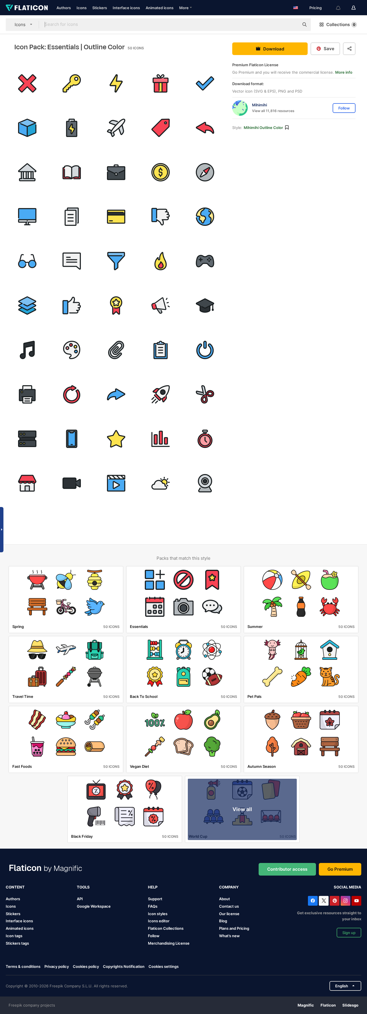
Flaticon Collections (166, 928)
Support (155, 898)
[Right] (116, 394)
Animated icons (159, 7)
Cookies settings (164, 966)
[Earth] (205, 216)
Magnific (306, 1005)
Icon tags (14, 935)
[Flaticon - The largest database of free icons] (27, 8)
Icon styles (157, 913)
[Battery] (71, 128)
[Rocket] (160, 394)
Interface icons (126, 7)
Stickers (99, 7)
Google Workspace (94, 906)
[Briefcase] (116, 172)
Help (152, 887)
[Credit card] (116, 216)
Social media (347, 887)
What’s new (229, 935)
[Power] (205, 350)
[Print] (27, 394)
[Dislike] (160, 216)
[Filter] (116, 261)
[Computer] (27, 216)
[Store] (27, 483)
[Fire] (160, 261)
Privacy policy (56, 966)
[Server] (27, 439)
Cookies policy (86, 966)
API (80, 898)
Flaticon (328, 1005)
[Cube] (27, 128)
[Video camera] (71, 483)
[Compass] (205, 172)
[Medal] (116, 305)
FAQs (152, 906)
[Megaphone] (160, 305)
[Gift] (160, 83)
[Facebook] (313, 901)
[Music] (27, 350)
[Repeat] (71, 394)
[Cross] (27, 83)
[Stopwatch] (205, 439)
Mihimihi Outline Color (263, 127)
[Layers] (27, 305)
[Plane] (116, 128)
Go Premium (340, 869)
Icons (82, 7)
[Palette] (71, 350)
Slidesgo (350, 1005)
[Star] (116, 439)
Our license (229, 913)
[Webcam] (205, 483)
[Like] (71, 305)
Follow (153, 935)
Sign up (349, 932)
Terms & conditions (23, 966)
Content (15, 887)
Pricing (315, 7)
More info (343, 72)
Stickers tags (17, 943)
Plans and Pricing (234, 928)
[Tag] (160, 128)
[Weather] (160, 483)
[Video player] (116, 483)
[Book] (71, 172)
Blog (223, 921)
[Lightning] (116, 83)
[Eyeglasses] (27, 261)
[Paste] (160, 350)
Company (229, 887)
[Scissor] (205, 394)
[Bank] (27, 172)
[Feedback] (71, 261)
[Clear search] (292, 24)
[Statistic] (160, 439)
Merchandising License (169, 943)
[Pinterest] (334, 901)
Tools (83, 887)
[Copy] (71, 216)
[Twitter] (324, 901)
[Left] (205, 128)
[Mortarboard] (205, 305)
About (224, 898)
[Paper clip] (116, 350)
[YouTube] (356, 901)
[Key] (71, 83)
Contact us (229, 906)
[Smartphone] (71, 439)
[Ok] (205, 83)
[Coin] (160, 172)
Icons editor (158, 921)
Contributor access (287, 869)
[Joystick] (205, 261)
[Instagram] (345, 901)
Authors (63, 7)
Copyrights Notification (124, 966)
